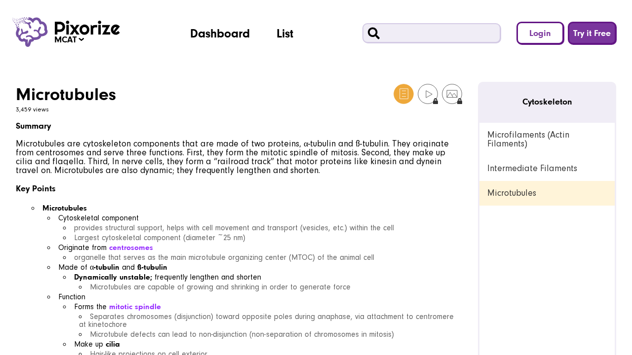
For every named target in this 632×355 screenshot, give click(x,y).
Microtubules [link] (511, 193)
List (284, 33)
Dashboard (220, 33)
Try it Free (592, 33)
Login (540, 33)
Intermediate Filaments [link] (532, 168)
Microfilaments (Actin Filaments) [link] (528, 139)
